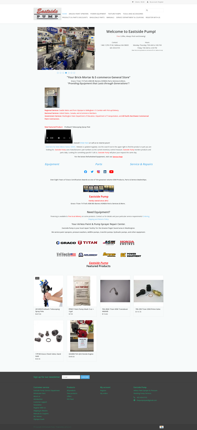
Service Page (118, 157)
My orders (104, 393)
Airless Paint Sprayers (78, 14)
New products (72, 393)
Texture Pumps (114, 14)
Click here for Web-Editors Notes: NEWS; (61, 147)
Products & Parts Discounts (75, 17)
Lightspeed (67, 427)
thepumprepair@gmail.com (147, 400)
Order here (84, 143)
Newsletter (38, 405)
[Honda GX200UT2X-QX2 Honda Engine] (82, 335)
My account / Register (156, 2)
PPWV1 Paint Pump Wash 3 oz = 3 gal (81, 310)
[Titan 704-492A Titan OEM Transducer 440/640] (115, 291)
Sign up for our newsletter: (47, 377)
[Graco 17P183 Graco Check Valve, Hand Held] (49, 335)
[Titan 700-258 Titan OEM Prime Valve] (149, 291)
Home (64, 14)
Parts (98, 164)
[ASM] (109, 243)
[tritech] (66, 255)
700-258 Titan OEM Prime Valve (147, 309)
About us (37, 396)
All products (71, 390)
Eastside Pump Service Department (47, 390)
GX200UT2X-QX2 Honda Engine (81, 354)
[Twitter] (92, 171)
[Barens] (109, 255)
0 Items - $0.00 (140, 2)
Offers (69, 396)
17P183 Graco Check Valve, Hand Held (48, 355)
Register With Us (153, 17)
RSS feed (70, 399)
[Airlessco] (87, 255)
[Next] (94, 50)
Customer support (40, 402)
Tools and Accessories (133, 14)
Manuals (110, 17)
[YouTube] (111, 171)
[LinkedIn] (105, 171)
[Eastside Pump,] (47, 14)
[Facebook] (85, 171)
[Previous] (38, 50)
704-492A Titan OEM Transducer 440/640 (115, 310)
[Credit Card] (161, 427)
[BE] (131, 255)
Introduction (38, 399)
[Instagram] (98, 171)
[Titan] (87, 243)
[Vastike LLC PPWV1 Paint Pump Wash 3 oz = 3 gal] (82, 291)
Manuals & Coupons (41, 413)
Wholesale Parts (97, 17)
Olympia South (39, 419)
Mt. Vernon (38, 416)
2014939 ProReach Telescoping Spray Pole (47, 310)
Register (103, 390)
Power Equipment (98, 14)
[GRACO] (66, 243)
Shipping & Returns (41, 411)
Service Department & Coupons (130, 17)
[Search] (147, 10)
